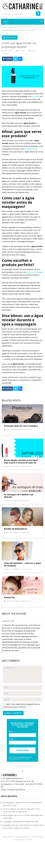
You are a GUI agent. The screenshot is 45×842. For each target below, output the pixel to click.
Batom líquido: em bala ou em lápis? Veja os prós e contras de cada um (21, 461)
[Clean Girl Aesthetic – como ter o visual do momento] (22, 551)
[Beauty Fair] (22, 585)
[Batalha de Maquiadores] (22, 516)
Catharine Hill (10, 37)
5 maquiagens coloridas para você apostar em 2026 (20, 822)
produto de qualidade (34, 272)
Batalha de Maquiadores (15, 529)
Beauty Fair (9, 597)
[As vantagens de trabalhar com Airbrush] (22, 482)
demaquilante (30, 149)
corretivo (35, 96)
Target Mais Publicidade (24, 840)
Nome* (11, 731)
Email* (11, 739)
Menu (6, 21)
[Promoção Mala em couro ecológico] (22, 413)
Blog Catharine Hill (8, 837)
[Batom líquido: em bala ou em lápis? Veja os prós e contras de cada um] (22, 448)
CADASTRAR (22, 750)
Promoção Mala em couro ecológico (21, 426)
